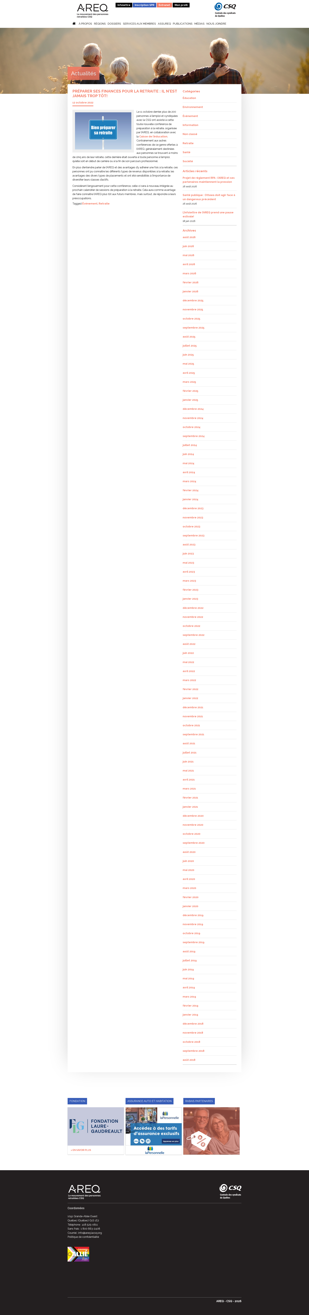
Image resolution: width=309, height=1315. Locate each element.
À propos (85, 24)
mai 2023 (188, 562)
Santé (186, 152)
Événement (90, 203)
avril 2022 (189, 671)
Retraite (104, 203)
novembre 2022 (193, 616)
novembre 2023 (193, 517)
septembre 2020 (194, 842)
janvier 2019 (190, 1014)
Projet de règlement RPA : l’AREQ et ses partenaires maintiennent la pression (209, 180)
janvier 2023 (190, 598)
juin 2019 (188, 969)
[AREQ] (92, 11)
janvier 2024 (190, 499)
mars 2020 (189, 888)
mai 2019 (188, 978)
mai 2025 (188, 363)
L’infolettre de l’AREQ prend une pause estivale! (208, 214)
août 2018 (189, 1059)
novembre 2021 (193, 716)
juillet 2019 (190, 960)
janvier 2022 (190, 698)
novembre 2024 (193, 418)
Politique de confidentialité (83, 1236)
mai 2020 (188, 870)
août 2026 (189, 237)
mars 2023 (189, 580)
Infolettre (123, 5)
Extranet (164, 5)
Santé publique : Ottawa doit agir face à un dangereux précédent (209, 197)
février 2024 (190, 490)
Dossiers (114, 24)
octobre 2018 (191, 1041)
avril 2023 (189, 571)
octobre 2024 (191, 427)
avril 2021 (189, 779)
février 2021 (190, 797)
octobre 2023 (191, 526)
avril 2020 (189, 879)
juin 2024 (188, 454)
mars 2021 (189, 788)
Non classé (190, 134)
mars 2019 (189, 996)
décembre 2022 (193, 607)
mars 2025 (189, 381)
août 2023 (189, 544)
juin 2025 (188, 354)
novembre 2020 (193, 824)
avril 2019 (189, 987)
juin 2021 (188, 761)
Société (188, 161)
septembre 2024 (194, 436)
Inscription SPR (144, 5)
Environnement (193, 107)
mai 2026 (188, 255)
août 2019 (189, 951)
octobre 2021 (191, 725)
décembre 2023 (193, 508)
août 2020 (189, 852)
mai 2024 (188, 463)
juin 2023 (188, 553)
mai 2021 (188, 770)
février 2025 (190, 390)
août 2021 (189, 743)
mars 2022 (189, 680)
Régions (100, 24)
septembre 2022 (193, 635)
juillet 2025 (190, 345)
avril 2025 (189, 372)
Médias (199, 24)
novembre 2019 (193, 924)
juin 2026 (188, 246)
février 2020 (190, 897)
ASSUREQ (164, 24)
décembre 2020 (193, 815)
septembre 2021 (193, 734)
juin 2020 (188, 861)
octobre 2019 (191, 933)
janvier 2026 (190, 291)
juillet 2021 (190, 752)
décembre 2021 (193, 707)
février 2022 (190, 689)
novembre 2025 (193, 309)
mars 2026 (189, 273)
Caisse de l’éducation (153, 136)
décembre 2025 (193, 300)
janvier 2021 (190, 806)
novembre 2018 (193, 1032)
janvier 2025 (190, 399)
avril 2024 (189, 472)
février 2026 (190, 282)
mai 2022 (188, 662)
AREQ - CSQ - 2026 (228, 1301)
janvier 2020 (190, 906)
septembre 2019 (193, 942)
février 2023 (190, 589)
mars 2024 (189, 481)
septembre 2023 (193, 535)
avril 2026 (189, 264)
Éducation (189, 98)
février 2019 (190, 1005)
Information (190, 125)
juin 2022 (188, 653)
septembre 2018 (193, 1050)
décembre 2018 (193, 1023)
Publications (182, 24)
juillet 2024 (190, 445)
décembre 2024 (193, 408)
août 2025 (189, 336)
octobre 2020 (191, 833)
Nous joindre (216, 24)
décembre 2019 (193, 915)
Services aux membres (139, 24)
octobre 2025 (191, 318)
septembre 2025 (193, 327)
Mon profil (181, 5)
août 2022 (189, 644)
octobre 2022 (191, 625)
